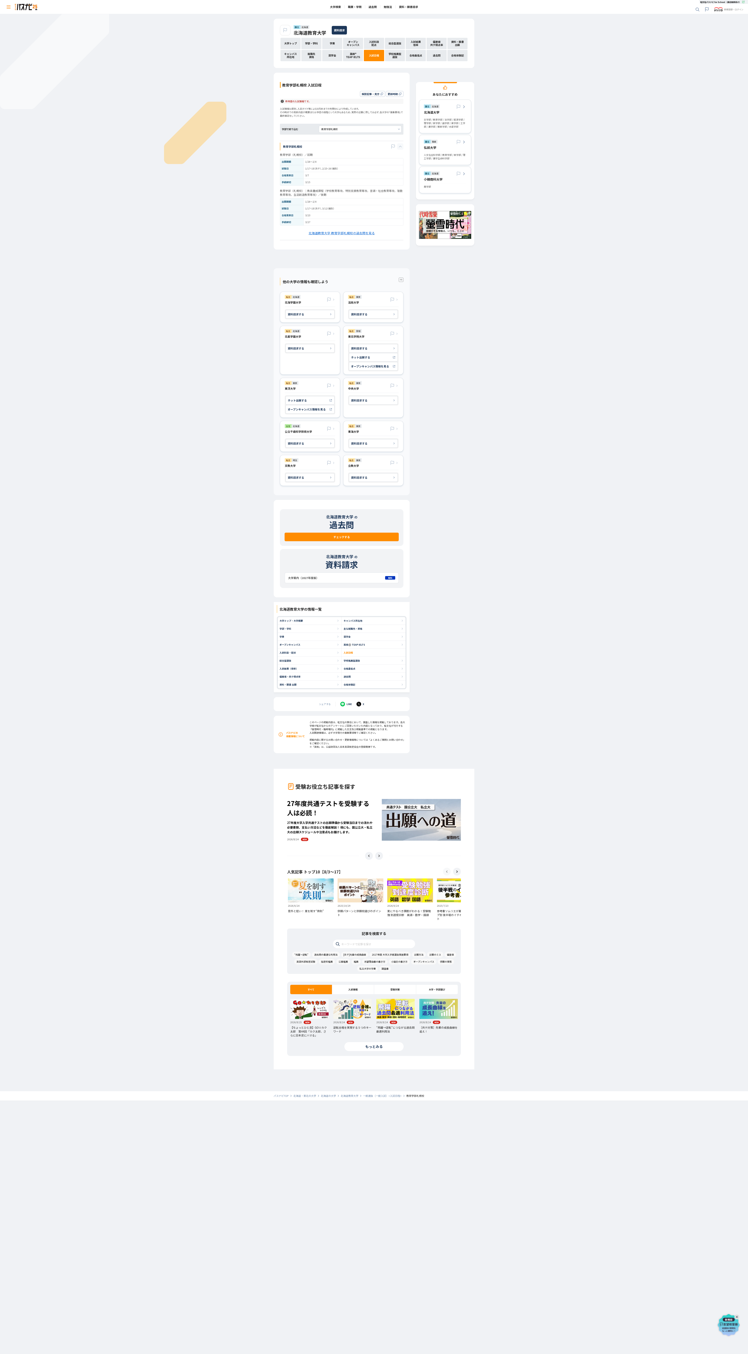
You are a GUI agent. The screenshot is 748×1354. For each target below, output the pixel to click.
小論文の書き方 (399, 961)
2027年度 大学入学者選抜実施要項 (390, 954)
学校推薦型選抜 (352, 660)
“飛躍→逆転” (301, 954)
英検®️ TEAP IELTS (354, 644)
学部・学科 (285, 628)
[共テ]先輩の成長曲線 (354, 954)
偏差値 (450, 954)
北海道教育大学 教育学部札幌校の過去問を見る (342, 233)
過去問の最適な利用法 (326, 954)
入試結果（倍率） (289, 668)
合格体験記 (349, 684)
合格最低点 (349, 668)
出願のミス (435, 954)
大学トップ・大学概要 (291, 620)
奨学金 (347, 636)
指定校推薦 (327, 961)
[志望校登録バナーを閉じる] (738, 1316)
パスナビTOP (281, 1095)
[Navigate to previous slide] (369, 856)
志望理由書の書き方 (374, 961)
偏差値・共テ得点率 (290, 676)
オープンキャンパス (290, 644)
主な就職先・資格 (353, 628)
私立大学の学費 (367, 968)
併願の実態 (446, 961)
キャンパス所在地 (353, 620)
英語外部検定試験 (305, 961)
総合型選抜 (285, 660)
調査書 (385, 968)
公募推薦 (343, 961)
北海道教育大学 (310, 32)
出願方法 (418, 954)
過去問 (347, 676)
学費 (282, 636)
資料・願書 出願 (288, 684)
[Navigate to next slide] (379, 856)
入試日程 (348, 652)
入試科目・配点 (288, 652)
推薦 (356, 961)
